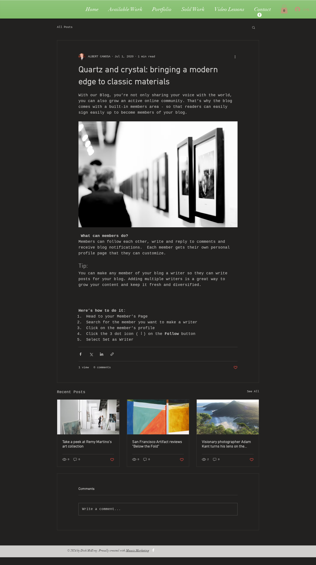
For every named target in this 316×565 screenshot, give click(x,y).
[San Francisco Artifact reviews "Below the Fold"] (158, 417)
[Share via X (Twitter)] (91, 354)
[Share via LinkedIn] (102, 354)
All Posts (64, 27)
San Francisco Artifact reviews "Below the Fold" (157, 444)
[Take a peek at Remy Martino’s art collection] (88, 417)
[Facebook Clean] (153, 550)
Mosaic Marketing (137, 550)
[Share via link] (112, 354)
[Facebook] (259, 15)
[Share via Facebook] (80, 354)
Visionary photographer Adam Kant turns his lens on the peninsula (226, 444)
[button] (284, 9)
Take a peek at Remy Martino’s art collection (87, 444)
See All (253, 391)
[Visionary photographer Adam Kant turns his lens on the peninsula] (228, 417)
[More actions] (235, 56)
